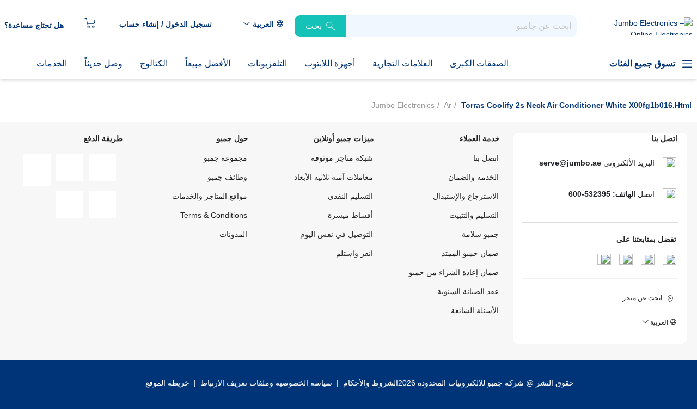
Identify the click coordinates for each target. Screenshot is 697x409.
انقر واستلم (354, 253)
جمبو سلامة (480, 234)
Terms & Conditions (213, 215)
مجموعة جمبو (225, 158)
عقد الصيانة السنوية (468, 291)
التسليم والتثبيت (474, 215)
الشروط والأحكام (369, 383)
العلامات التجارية (402, 63)
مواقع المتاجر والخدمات (209, 196)
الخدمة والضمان (473, 177)
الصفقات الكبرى (479, 63)
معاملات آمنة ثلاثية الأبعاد (333, 177)
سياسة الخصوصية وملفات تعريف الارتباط (266, 383)
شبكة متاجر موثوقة (342, 158)
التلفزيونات (267, 63)
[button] (171, 24)
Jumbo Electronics (403, 105)
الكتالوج (154, 63)
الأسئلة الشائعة (475, 310)
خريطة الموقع (167, 383)
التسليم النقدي (350, 196)
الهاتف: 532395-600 (601, 194)
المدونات (233, 234)
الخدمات (51, 63)
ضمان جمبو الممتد (470, 253)
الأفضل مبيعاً (207, 63)
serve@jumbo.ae (570, 162)
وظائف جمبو (227, 177)
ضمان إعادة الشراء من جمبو (454, 272)
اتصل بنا (486, 158)
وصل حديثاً (103, 63)
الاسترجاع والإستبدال (466, 196)
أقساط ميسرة (350, 215)
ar (447, 105)
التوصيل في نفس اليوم (336, 234)
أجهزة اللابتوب (329, 63)
